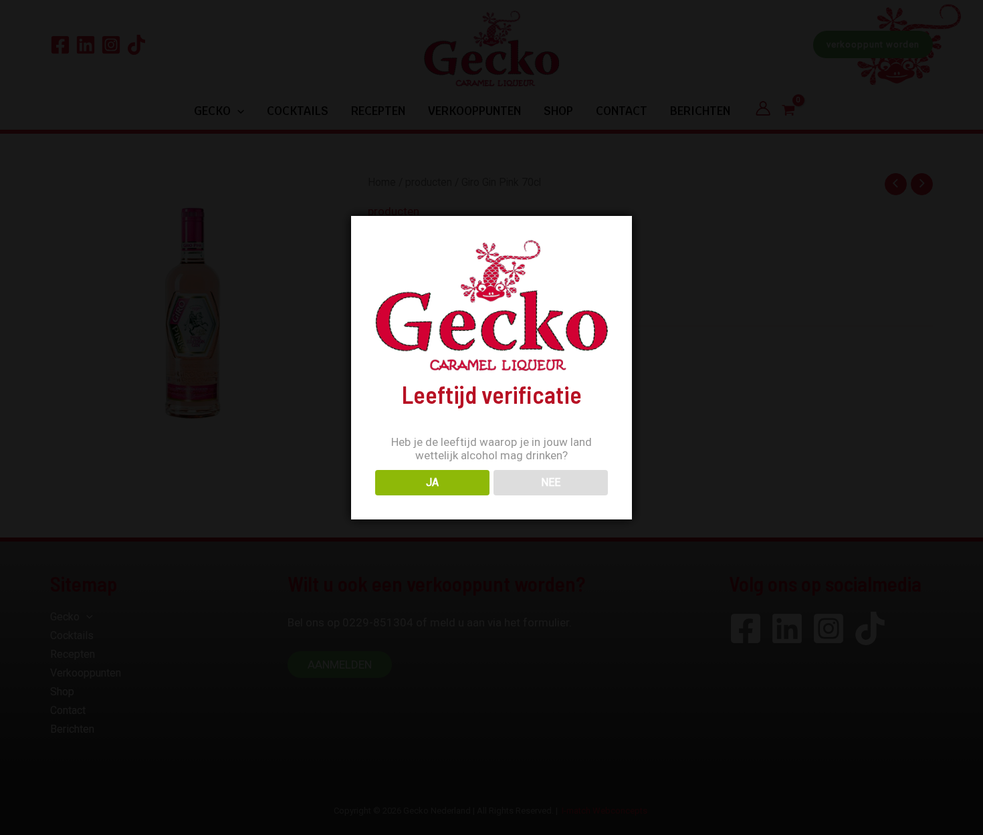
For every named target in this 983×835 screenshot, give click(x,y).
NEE (550, 481)
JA (432, 481)
